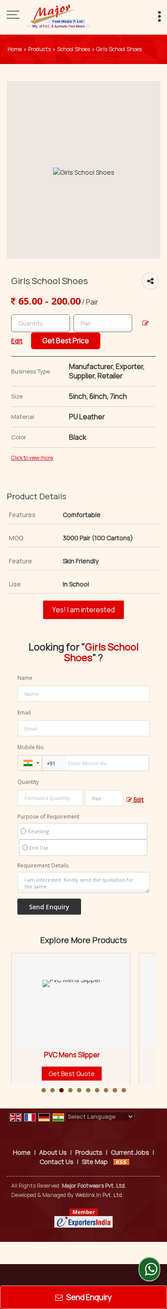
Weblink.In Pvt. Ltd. (99, 1195)
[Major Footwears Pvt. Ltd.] (58, 15)
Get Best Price (65, 340)
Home (15, 49)
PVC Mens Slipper (52, 1055)
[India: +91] (29, 763)
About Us (53, 1152)
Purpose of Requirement (48, 817)
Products (39, 49)
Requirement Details (43, 866)
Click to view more (32, 458)
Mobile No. (31, 747)
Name (25, 678)
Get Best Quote (52, 1073)
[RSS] (122, 1161)
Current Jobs (130, 1152)
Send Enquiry (88, 1297)
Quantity (28, 782)
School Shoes (73, 49)
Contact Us (56, 1161)
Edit (138, 799)
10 (124, 1090)
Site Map (95, 1161)
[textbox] (102, 323)
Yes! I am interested (83, 609)
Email (24, 712)
